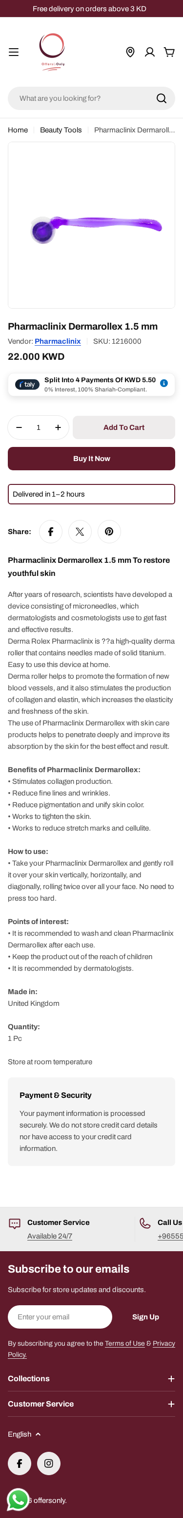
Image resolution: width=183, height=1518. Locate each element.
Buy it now (91, 459)
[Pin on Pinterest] (109, 531)
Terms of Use (125, 1343)
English (19, 1434)
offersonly (49, 1500)
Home (18, 130)
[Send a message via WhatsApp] (18, 1499)
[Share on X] (80, 531)
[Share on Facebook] (50, 531)
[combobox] (91, 98)
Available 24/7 (49, 1236)
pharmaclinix (58, 341)
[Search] (161, 98)
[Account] (150, 52)
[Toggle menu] (14, 52)
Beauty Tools (61, 130)
